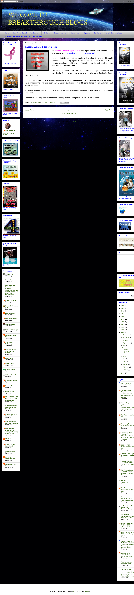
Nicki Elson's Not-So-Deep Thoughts (11, 422)
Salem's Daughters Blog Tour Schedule (26, 33)
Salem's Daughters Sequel (114, 33)
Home (7, 33)
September (126, 343)
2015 (123, 330)
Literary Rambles (10, 300)
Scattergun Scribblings (9, 343)
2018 (123, 322)
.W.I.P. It (123, 480)
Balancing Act (10, 313)
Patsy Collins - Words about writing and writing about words (11, 431)
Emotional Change (126, 563)
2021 (123, 313)
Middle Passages (11, 318)
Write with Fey (10, 369)
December (126, 335)
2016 (123, 327)
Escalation (97, 33)
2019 (123, 319)
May (124, 359)
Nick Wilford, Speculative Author (127, 515)
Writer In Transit (10, 375)
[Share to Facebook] (66, 103)
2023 (123, 308)
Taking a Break (125, 482)
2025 (123, 305)
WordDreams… (126, 383)
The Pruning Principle (127, 509)
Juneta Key (9, 280)
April (124, 361)
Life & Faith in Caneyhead (10, 445)
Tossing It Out (10, 324)
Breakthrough (75, 33)
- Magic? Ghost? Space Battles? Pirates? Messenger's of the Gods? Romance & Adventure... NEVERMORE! (11, 290)
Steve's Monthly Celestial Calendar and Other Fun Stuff (23, 36)
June (124, 356)
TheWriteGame (10, 451)
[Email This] (61, 103)
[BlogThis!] (62, 103)
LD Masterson (10, 439)
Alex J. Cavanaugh (11, 329)
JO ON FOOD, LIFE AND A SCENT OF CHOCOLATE (11, 398)
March (125, 364)
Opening (87, 33)
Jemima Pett (9, 274)
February (126, 367)
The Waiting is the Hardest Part (11, 415)
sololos (75, 591)
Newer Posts (29, 110)
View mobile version (69, 113)
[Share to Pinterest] (68, 103)
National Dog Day (126, 385)
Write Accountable (127, 562)
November (126, 337)
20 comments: (53, 102)
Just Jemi (8, 386)
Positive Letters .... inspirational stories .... (11, 351)
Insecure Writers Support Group (41, 47)
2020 (123, 316)
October (125, 340)
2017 (123, 324)
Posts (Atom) (72, 121)
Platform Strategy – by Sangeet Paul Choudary (11, 407)
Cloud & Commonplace (10, 457)
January (125, 369)
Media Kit (47, 33)
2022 (123, 311)
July (124, 345)
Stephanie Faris (126, 569)
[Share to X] (64, 103)
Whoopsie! (124, 418)
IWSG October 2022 (126, 518)
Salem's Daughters (60, 33)
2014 (123, 332)
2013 (123, 373)
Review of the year (126, 547)
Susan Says (9, 358)
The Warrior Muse (127, 488)
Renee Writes (9, 391)
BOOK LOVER (9, 363)
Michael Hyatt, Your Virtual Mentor (127, 506)
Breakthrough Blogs (20, 7)
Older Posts (108, 110)
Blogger (87, 591)
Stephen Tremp (10, 130)
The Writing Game (11, 380)
